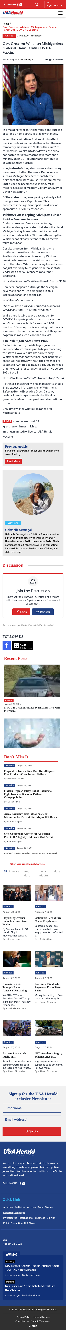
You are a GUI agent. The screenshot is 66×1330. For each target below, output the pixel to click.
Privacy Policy (23, 1317)
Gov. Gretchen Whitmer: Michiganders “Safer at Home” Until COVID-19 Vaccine (30, 28)
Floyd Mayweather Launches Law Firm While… (14, 921)
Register (43, 612)
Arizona (31, 1207)
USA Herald (45, 431)
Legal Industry (43, 873)
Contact (33, 1326)
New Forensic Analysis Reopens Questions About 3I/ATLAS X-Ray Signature (32, 1267)
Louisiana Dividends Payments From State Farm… (48, 987)
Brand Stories (45, 1207)
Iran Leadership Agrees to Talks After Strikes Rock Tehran (30, 1288)
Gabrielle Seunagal (24, 60)
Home (6, 23)
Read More (13, 461)
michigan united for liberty (19, 431)
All (5, 871)
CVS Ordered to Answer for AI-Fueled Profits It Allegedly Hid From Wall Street (28, 835)
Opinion (51, 1218)
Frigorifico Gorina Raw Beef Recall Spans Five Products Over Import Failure (29, 772)
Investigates (10, 1218)
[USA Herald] (13, 12)
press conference (24, 223)
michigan (33, 426)
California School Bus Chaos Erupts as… (48, 919)
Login (21, 612)
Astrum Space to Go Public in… (15, 1055)
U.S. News (29, 1223)
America (9, 36)
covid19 (34, 421)
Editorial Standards (14, 1213)
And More (27, 873)
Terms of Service (41, 1317)
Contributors (22, 1321)
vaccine (8, 436)
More (56, 871)
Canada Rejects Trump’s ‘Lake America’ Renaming (15, 987)
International (26, 1218)
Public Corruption (13, 1223)
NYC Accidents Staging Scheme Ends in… (48, 1055)
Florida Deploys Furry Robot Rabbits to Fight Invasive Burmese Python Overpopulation (28, 794)
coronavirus (20, 421)
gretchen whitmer (14, 426)
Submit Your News (41, 1321)
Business (40, 1218)
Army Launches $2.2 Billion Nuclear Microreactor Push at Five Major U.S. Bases (30, 815)
